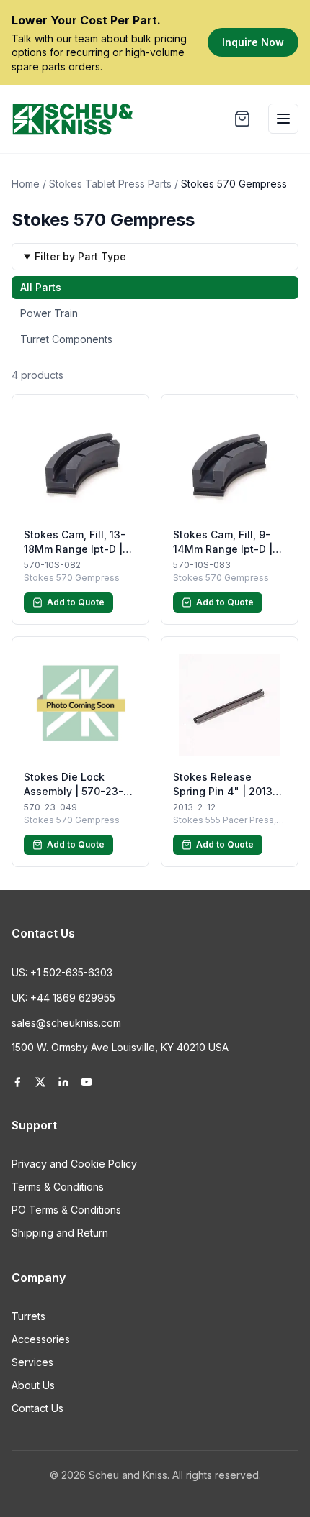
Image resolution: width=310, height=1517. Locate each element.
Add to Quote (76, 602)
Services (32, 1362)
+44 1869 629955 (72, 997)
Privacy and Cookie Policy (74, 1164)
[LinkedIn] (63, 1082)
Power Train (49, 313)
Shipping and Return (60, 1233)
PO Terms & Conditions (66, 1210)
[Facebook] (17, 1082)
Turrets (28, 1316)
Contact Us (37, 1408)
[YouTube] (86, 1082)
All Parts (40, 287)
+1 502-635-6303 (71, 972)
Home (26, 184)
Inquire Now (253, 42)
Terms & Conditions (58, 1187)
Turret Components (66, 339)
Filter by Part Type (80, 256)
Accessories (41, 1339)
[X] (40, 1082)
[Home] (73, 119)
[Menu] (283, 119)
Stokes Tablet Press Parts (110, 184)
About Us (33, 1385)
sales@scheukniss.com (66, 1023)
